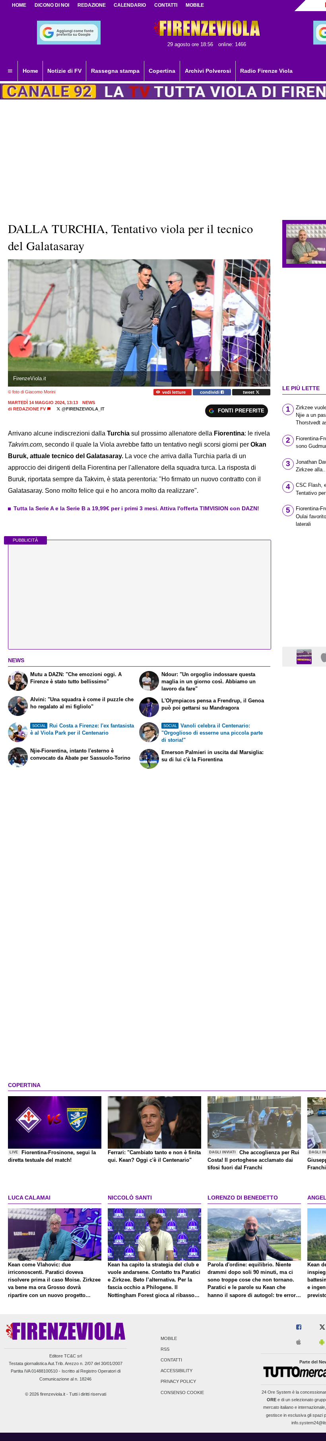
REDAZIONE (92, 5)
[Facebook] (298, 1327)
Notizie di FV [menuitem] (64, 71)
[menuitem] (10, 71)
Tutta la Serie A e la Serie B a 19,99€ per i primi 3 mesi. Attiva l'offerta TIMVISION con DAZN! (136, 508)
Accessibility (176, 1371)
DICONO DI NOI (52, 5)
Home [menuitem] (30, 71)
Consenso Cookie (182, 1392)
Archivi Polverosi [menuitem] (208, 71)
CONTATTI (165, 5)
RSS (165, 1349)
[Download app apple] (298, 1342)
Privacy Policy (178, 1381)
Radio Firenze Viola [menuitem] (266, 71)
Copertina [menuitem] (162, 71)
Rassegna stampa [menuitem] (115, 71)
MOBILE (195, 5)
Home (19, 5)
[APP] (305, 656)
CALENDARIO (130, 5)
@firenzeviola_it (82, 408)
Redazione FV (29, 408)
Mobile (169, 1338)
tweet (249, 392)
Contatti (171, 1359)
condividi (210, 392)
